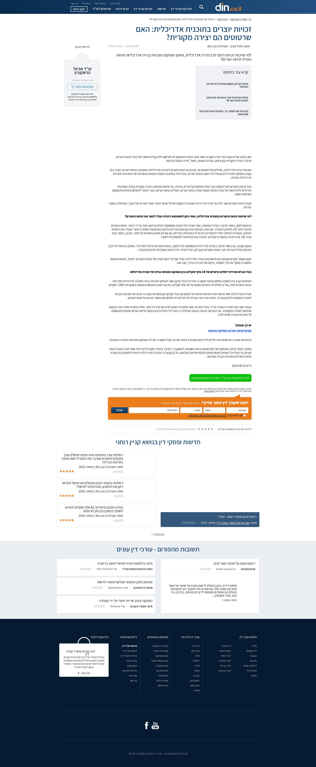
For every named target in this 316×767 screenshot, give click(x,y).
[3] (205, 429)
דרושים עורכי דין (130, 650)
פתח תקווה (195, 685)
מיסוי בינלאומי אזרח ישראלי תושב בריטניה (125, 563)
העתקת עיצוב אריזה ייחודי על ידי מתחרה (126, 600)
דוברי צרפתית (224, 670)
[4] (208, 429)
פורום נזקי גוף (162, 670)
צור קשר (74, 3)
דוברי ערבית (225, 665)
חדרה (197, 665)
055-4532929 (84, 87)
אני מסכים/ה (216, 415)
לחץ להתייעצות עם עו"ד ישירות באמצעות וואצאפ (220, 378)
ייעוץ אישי (79, 9)
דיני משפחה (251, 650)
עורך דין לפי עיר (190, 637)
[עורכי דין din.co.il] (228, 7)
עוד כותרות (159, 534)
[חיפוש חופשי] (201, 7)
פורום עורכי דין (143, 9)
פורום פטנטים (248, 569)
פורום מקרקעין (161, 655)
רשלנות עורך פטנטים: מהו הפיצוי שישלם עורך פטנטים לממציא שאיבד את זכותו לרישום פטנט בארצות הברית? (92, 458)
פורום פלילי (163, 675)
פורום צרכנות (162, 680)
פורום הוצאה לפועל (159, 660)
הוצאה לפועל (225, 650)
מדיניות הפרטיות (129, 670)
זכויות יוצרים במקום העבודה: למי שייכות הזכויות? (227, 85)
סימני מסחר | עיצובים (141, 606)
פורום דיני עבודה (160, 650)
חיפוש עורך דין (248, 637)
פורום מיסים (163, 685)
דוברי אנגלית (225, 660)
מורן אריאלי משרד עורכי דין (234, 523)
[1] (198, 429)
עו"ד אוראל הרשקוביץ (82, 70)
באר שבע (195, 650)
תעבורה (253, 655)
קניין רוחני (222, 19)
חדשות (161, 9)
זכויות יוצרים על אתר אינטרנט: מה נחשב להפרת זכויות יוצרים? (227, 99)
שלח (119, 410)
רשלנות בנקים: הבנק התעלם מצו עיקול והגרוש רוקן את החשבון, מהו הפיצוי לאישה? (92, 484)
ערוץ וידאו (122, 9)
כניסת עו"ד (86, 3)
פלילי (254, 645)
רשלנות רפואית (250, 665)
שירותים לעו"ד (101, 9)
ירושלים (196, 660)
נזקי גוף (253, 660)
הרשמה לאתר (100, 3)
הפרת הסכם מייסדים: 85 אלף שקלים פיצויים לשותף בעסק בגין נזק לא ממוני (94, 509)
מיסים (254, 675)
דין (250, 19)
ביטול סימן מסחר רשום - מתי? (237, 516)
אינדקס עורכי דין (181, 9)
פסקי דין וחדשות (239, 19)
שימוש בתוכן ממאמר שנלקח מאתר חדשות (125, 582)
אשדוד (197, 690)
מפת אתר (132, 675)
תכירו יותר (85, 672)
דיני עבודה (226, 645)
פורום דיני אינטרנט (143, 588)
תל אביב (196, 645)
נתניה (197, 670)
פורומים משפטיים (157, 637)
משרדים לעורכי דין (129, 655)
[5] (211, 429)
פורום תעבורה (162, 665)
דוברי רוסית (226, 655)
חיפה (197, 655)
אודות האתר (115, 3)
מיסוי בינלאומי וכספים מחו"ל (137, 569)
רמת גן (197, 675)
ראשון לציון (195, 680)
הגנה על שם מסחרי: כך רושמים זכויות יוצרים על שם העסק (223, 113)
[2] (202, 429)
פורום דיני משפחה (160, 645)
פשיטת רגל (252, 670)
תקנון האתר (132, 665)
